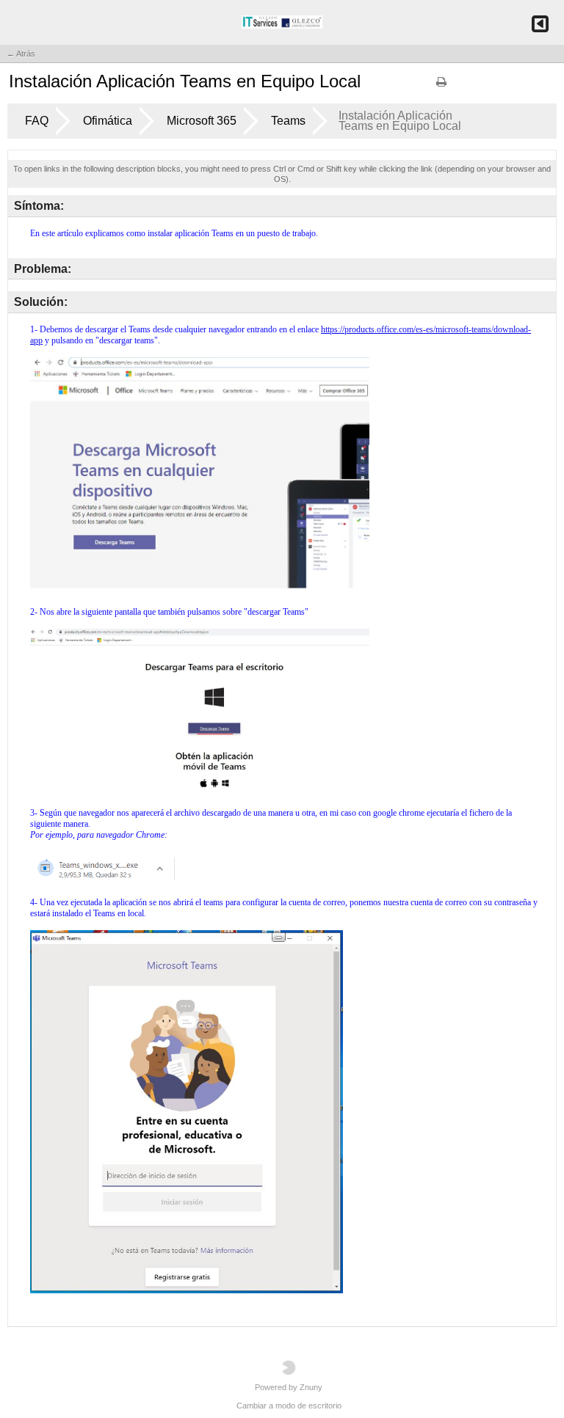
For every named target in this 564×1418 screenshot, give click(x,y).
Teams (288, 120)
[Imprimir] (441, 87)
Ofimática (107, 120)
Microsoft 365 (201, 120)
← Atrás (21, 53)
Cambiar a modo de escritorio (288, 1405)
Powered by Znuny (288, 1387)
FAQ (36, 120)
